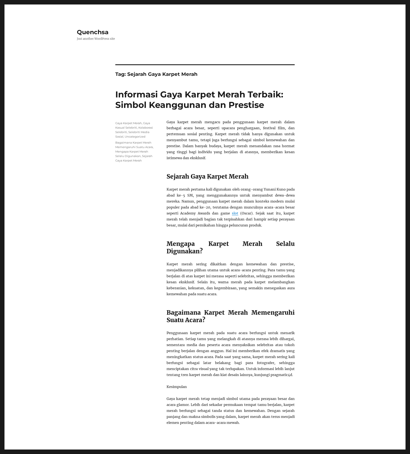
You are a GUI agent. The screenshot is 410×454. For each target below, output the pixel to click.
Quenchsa (92, 32)
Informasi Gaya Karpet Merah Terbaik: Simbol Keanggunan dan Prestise (199, 99)
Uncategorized (135, 136)
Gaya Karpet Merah (128, 123)
